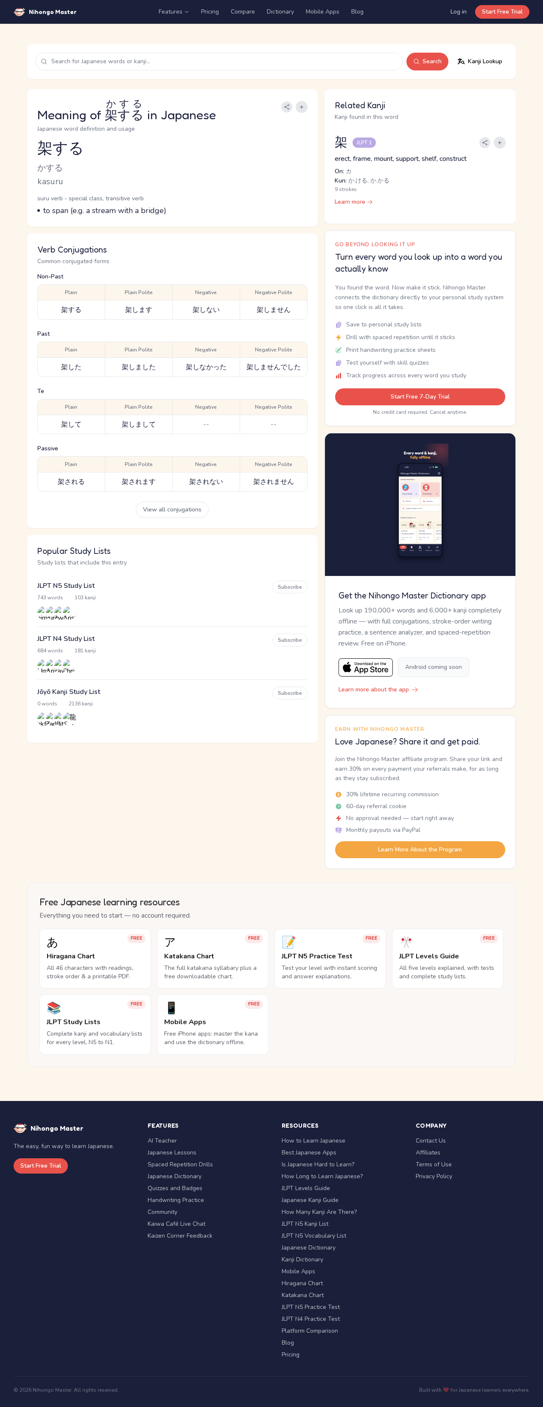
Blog (357, 12)
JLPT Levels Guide (306, 1188)
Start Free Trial (502, 12)
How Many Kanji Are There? (319, 1212)
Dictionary (280, 12)
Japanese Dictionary (175, 1176)
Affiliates (428, 1153)
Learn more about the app (374, 689)
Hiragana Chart (302, 1283)
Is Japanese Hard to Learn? (318, 1164)
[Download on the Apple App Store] (366, 667)
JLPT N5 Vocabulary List (314, 1236)
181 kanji (85, 650)
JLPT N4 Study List (66, 638)
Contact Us (431, 1141)
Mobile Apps (322, 12)
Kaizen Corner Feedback (180, 1236)
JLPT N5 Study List (66, 585)
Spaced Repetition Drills (180, 1164)
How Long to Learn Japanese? (322, 1176)
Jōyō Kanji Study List (68, 691)
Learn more (350, 202)
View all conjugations (172, 510)
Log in (459, 12)
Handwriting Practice (176, 1200)
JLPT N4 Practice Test (311, 1319)
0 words (47, 703)
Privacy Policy (434, 1176)
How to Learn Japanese (313, 1141)
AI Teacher (162, 1141)
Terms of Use (434, 1164)
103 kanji (85, 597)
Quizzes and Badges (175, 1188)
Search (432, 61)
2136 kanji (81, 703)
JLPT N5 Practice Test (311, 1307)
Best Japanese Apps (309, 1153)
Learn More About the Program (420, 849)
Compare (243, 12)
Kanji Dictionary (302, 1259)
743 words (50, 597)
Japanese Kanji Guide (310, 1200)
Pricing (210, 12)
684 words (50, 650)
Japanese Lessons (172, 1153)
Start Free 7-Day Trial (420, 397)
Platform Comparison (310, 1331)
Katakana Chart (303, 1295)
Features (170, 12)
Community (162, 1212)
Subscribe (290, 587)
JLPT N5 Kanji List (305, 1224)
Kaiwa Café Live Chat (176, 1224)
